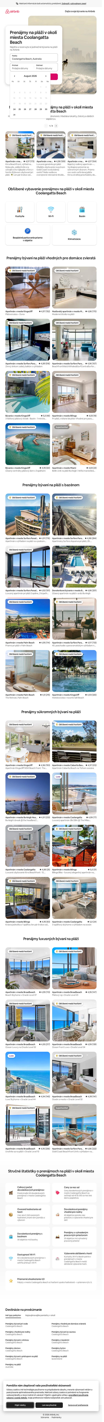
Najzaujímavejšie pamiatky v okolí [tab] (40, 1315)
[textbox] (22, 68)
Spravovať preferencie (78, 1405)
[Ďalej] (56, 126)
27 (30, 109)
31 (14, 115)
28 (35, 109)
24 (14, 109)
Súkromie (45, 1417)
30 (46, 109)
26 (25, 109)
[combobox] (34, 58)
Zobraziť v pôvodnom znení (74, 3)
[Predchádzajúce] (46, 126)
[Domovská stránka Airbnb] (12, 11)
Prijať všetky (20, 1405)
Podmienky (56, 1417)
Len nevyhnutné (49, 1405)
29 (41, 109)
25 (20, 109)
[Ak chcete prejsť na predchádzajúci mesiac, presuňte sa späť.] (14, 76)
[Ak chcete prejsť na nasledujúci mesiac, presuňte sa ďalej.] (46, 76)
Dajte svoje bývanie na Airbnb (80, 11)
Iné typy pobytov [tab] (13, 1315)
